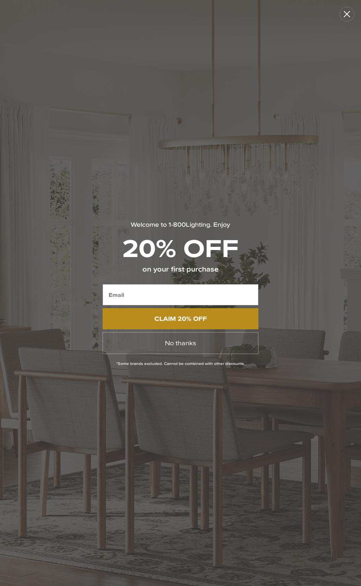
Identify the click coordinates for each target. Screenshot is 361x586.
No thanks (180, 343)
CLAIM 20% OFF (180, 318)
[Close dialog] (347, 14)
